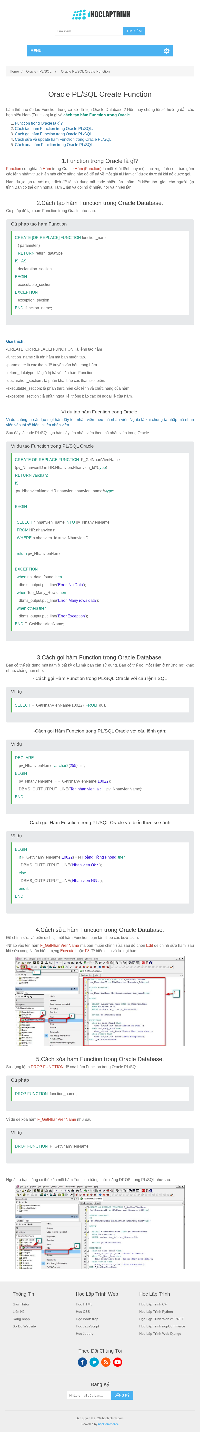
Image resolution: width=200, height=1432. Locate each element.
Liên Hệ (19, 1312)
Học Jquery (84, 1333)
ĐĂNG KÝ (122, 1395)
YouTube (117, 1362)
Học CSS (83, 1312)
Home (14, 71)
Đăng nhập (21, 1319)
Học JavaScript (87, 1326)
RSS (105, 1362)
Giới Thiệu (21, 1304)
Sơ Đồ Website (24, 1326)
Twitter (94, 1362)
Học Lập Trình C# (153, 1304)
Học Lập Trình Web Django (160, 1333)
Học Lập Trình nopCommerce (162, 1326)
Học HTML (84, 1304)
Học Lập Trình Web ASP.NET (161, 1319)
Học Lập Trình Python (156, 1312)
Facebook (82, 1362)
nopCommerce (108, 1424)
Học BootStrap (87, 1319)
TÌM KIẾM (134, 31)
